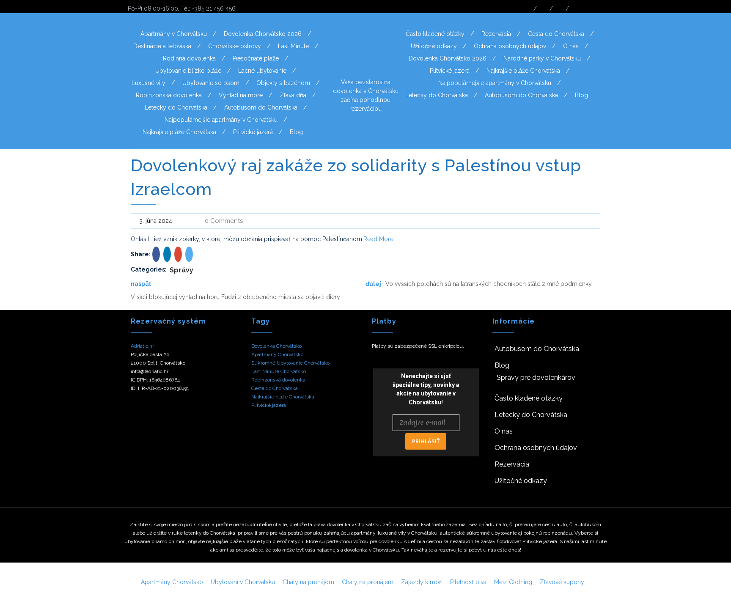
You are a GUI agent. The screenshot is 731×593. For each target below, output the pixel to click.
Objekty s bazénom (283, 83)
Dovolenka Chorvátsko (276, 346)
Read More (378, 239)
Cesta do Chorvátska (556, 33)
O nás (571, 46)
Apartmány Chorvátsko (277, 354)
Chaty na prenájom (308, 582)
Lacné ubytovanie (262, 70)
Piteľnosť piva (468, 582)
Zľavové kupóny (562, 582)
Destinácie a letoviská (162, 46)
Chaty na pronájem (367, 582)
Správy (181, 270)
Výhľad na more (241, 95)
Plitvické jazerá (253, 132)
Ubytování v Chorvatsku (243, 582)
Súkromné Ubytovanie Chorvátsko (290, 363)
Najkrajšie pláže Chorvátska (179, 132)
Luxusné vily (148, 83)
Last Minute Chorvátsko (278, 371)
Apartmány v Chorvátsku (173, 33)
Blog (296, 132)
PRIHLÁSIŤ (426, 441)
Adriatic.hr (142, 346)
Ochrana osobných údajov (510, 46)
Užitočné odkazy (434, 46)
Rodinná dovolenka (189, 58)
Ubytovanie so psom (210, 83)
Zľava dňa (293, 95)
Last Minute (293, 46)
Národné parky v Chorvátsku (542, 58)
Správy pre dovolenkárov (536, 377)
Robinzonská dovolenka (169, 95)
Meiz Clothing (513, 582)
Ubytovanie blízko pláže (188, 70)
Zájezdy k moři (421, 582)
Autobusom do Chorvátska (260, 107)
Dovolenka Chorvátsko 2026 (263, 33)
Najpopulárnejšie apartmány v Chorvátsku (221, 119)
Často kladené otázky (435, 33)
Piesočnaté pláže (256, 58)
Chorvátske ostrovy (234, 46)
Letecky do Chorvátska (176, 107)
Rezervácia (496, 33)
